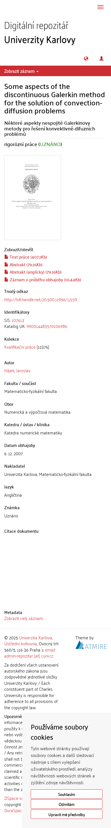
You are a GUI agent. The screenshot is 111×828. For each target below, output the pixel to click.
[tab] (55, 323)
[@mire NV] (91, 644)
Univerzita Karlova (35, 637)
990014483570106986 (46, 326)
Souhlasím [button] (66, 794)
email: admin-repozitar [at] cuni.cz (30, 653)
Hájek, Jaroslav (17, 370)
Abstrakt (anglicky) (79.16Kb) (35, 272)
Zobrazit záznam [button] (20, 71)
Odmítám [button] (67, 804)
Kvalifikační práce (20, 347)
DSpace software (19, 798)
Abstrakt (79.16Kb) (25, 264)
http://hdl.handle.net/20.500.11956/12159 (40, 299)
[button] (86, 58)
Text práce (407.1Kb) (28, 257)
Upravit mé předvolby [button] (66, 814)
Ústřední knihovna (20, 643)
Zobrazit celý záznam (23, 618)
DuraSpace (14, 810)
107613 (18, 320)
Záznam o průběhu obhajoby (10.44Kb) (45, 279)
